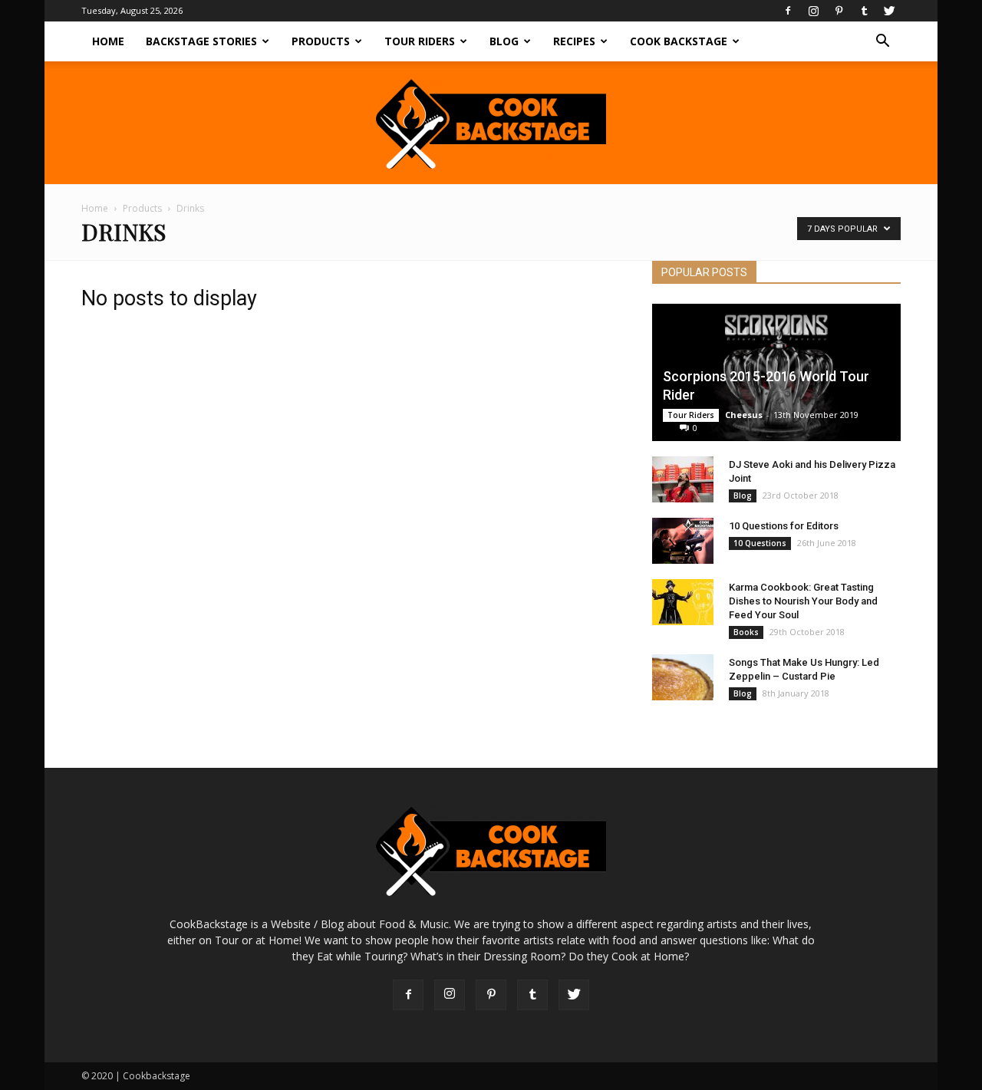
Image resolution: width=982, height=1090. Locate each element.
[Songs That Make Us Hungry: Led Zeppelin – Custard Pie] (682, 677)
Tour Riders (419, 41)
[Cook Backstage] (491, 124)
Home (108, 41)
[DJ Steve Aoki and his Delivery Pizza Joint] (682, 479)
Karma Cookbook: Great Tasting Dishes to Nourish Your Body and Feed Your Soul (803, 601)
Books (746, 632)
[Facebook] (787, 10)
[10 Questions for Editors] (682, 541)
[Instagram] (813, 10)
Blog (504, 41)
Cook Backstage (678, 41)
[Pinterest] (838, 10)
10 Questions (759, 543)
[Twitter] (889, 10)
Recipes (574, 41)
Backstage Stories (201, 41)
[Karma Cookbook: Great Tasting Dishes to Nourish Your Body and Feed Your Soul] (682, 602)
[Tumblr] (863, 10)
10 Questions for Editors (784, 526)
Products (321, 41)
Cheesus (744, 414)
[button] (882, 42)
